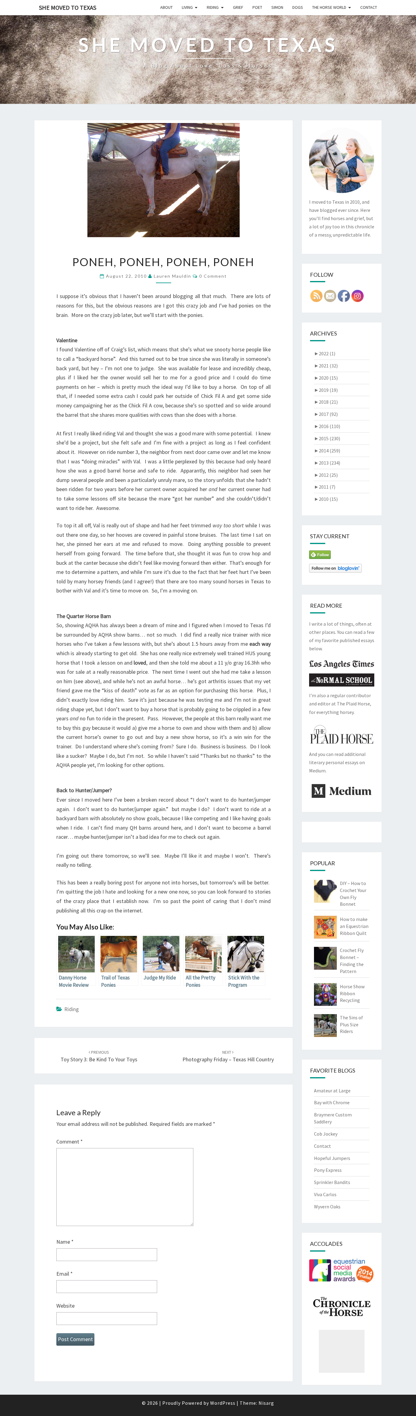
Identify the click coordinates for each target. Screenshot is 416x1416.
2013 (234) (327, 463)
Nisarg (266, 1403)
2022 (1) (324, 353)
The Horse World (329, 7)
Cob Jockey (325, 1134)
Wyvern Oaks (327, 1206)
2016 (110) (327, 426)
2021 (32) (326, 366)
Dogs (297, 7)
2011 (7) (324, 487)
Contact (368, 7)
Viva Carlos (325, 1194)
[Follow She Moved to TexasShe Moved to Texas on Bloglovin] (335, 570)
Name (65, 1241)
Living (187, 7)
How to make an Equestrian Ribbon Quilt (354, 926)
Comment (69, 1141)
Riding (213, 7)
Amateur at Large (332, 1090)
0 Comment (213, 276)
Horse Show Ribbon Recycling (352, 993)
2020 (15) (326, 378)
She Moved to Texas (67, 7)
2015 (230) (327, 438)
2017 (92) (326, 414)
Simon (277, 7)
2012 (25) (326, 475)
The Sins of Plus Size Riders (351, 1024)
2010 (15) (326, 499)
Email (64, 1273)
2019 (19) (326, 390)
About (166, 7)
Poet (257, 7)
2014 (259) (327, 451)
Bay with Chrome (332, 1102)
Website (65, 1305)
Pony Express (328, 1170)
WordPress (222, 1403)
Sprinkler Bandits (332, 1182)
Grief (238, 7)
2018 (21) (326, 402)
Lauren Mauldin (172, 276)
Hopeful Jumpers (332, 1158)
